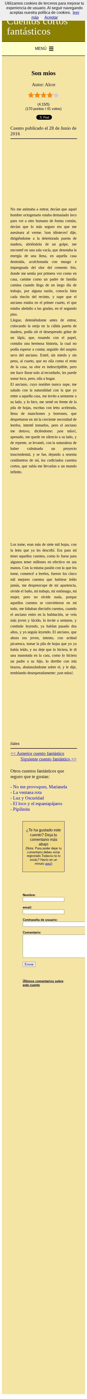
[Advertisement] (46, 175)
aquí (48, 863)
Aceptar (51, 17)
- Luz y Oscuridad (27, 797)
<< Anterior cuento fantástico (37, 753)
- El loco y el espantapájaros (36, 803)
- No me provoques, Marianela (38, 786)
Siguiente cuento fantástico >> (49, 759)
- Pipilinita (20, 809)
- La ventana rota (26, 792)
